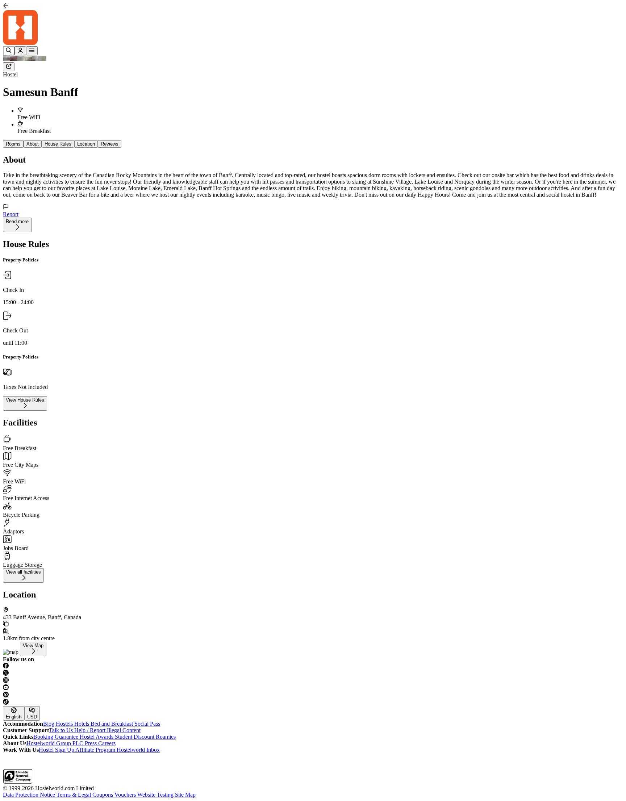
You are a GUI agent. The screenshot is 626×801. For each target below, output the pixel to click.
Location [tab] (86, 144)
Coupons (103, 795)
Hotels (82, 724)
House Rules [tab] (58, 144)
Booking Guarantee (56, 737)
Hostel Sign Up (57, 750)
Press (91, 743)
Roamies (166, 737)
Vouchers (125, 795)
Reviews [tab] (109, 144)
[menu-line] (32, 50)
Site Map (185, 795)
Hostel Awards (97, 737)
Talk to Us (61, 730)
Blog (49, 724)
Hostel (10, 74)
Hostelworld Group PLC (55, 743)
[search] (8, 50)
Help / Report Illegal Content (107, 730)
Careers (107, 743)
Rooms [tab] (13, 144)
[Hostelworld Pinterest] (313, 695)
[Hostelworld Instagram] (313, 680)
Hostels (65, 724)
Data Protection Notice (30, 795)
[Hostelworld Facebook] (313, 666)
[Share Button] (8, 66)
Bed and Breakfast (112, 724)
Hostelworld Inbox (138, 750)
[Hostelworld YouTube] (313, 688)
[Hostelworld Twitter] (313, 673)
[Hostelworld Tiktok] (313, 702)
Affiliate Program (96, 750)
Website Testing (156, 795)
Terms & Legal (74, 795)
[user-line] (20, 50)
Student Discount (135, 737)
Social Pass (147, 724)
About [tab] (32, 144)
